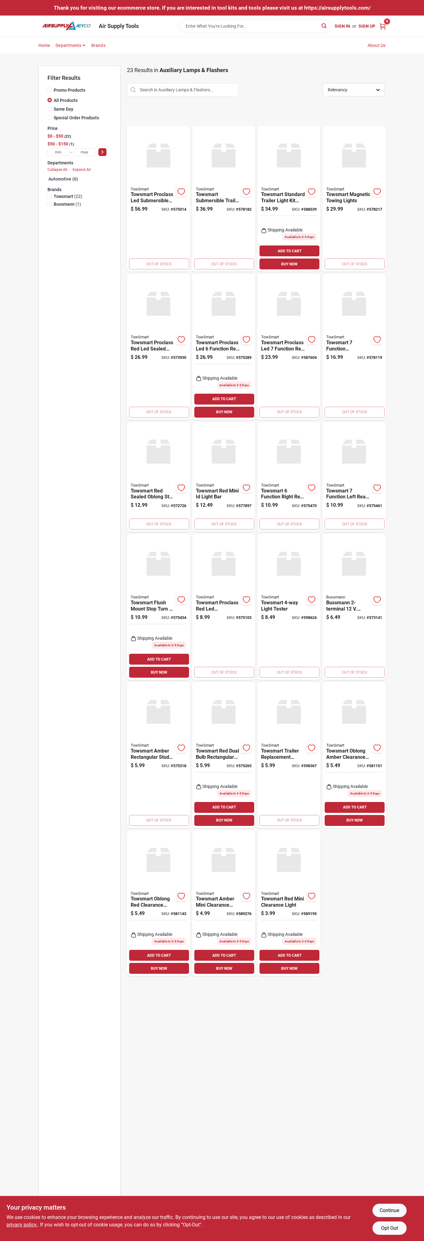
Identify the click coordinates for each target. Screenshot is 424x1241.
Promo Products (69, 90)
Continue (389, 1210)
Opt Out (389, 1228)
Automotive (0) (63, 178)
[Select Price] (102, 152)
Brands (98, 45)
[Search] (324, 26)
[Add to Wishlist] (181, 192)
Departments (68, 45)
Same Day (63, 109)
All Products (66, 100)
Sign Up (367, 26)
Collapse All (57, 169)
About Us (377, 45)
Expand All (82, 169)
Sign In (342, 26)
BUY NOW (289, 264)
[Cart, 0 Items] (383, 26)
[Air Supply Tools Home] (66, 26)
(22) (68, 196)
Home (44, 45)
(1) (67, 204)
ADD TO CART (289, 251)
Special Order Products (76, 117)
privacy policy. (22, 1225)
